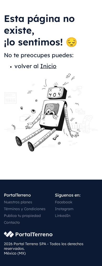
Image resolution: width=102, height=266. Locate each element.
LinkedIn (62, 215)
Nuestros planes (18, 202)
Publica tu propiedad (22, 215)
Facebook (63, 202)
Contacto (12, 222)
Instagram (64, 208)
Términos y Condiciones (25, 208)
